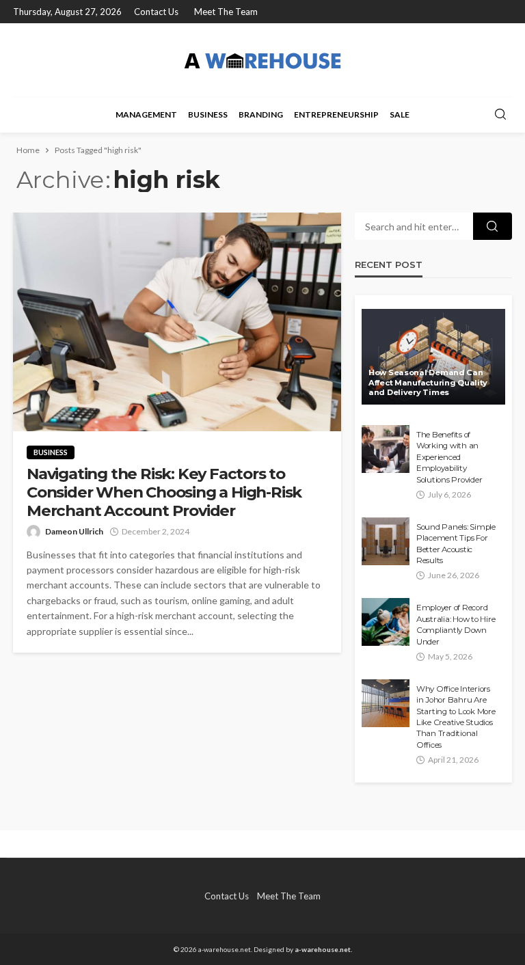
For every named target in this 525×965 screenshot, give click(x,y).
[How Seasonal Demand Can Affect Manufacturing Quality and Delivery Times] (433, 357)
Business (208, 114)
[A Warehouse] (262, 60)
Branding (261, 114)
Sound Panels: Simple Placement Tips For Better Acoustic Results (456, 543)
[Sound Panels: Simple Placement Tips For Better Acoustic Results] (385, 541)
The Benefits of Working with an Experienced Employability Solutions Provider (449, 457)
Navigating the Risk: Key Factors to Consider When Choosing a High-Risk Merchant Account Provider (164, 492)
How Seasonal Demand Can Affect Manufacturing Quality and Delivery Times (427, 382)
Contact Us (156, 11)
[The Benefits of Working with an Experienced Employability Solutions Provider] (385, 449)
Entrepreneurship (336, 114)
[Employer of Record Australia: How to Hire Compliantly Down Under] (385, 622)
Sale (399, 114)
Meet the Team (226, 11)
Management (146, 114)
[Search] (500, 115)
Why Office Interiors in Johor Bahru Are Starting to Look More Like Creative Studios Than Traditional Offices (456, 717)
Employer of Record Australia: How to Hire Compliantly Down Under (455, 624)
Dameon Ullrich (74, 531)
